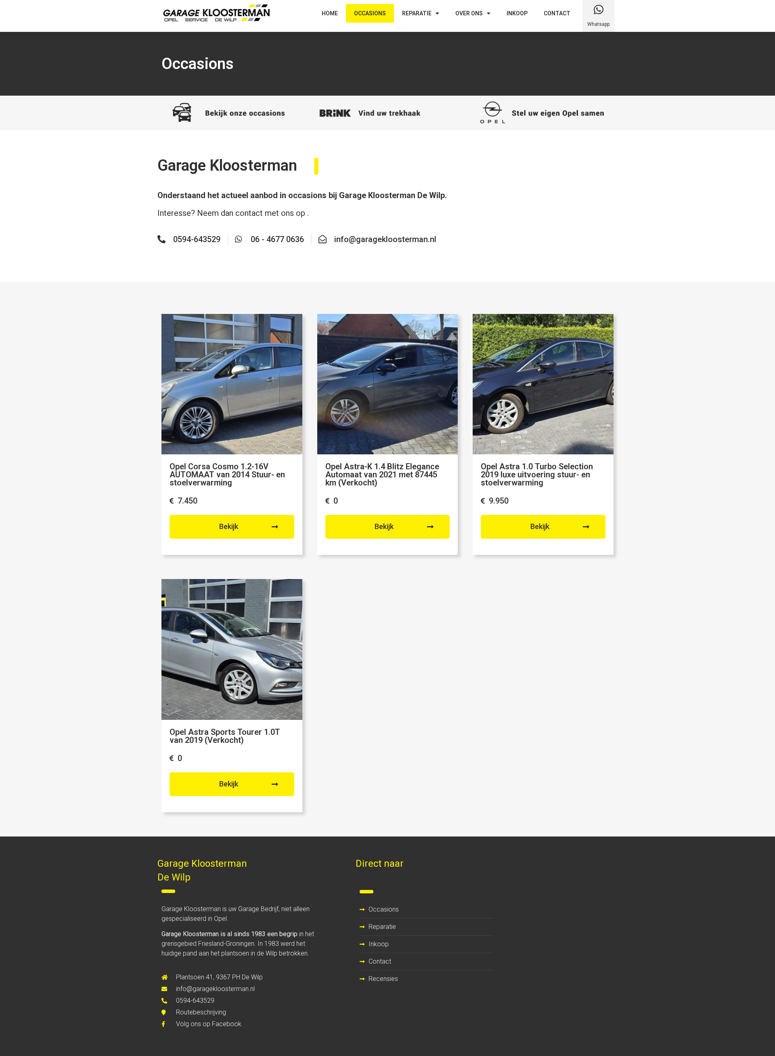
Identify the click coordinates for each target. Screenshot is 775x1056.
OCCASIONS (370, 13)
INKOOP (517, 13)
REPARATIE (416, 13)
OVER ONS (469, 13)
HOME (330, 13)
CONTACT (557, 13)
